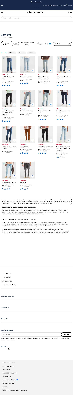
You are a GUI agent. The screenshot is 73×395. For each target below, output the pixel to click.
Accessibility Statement (10, 373)
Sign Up (66, 334)
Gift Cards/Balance (10, 285)
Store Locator (8, 273)
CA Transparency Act (9, 383)
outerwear (25, 229)
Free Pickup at (26, 43)
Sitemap (5, 387)
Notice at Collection (9, 363)
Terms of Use (6, 369)
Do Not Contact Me (9, 366)
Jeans (4, 37)
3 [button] (38, 7)
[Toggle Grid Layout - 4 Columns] (49, 43)
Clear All (3, 53)
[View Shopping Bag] (71, 12)
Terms (3, 340)
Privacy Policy (11, 340)
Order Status (8, 277)
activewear (15, 229)
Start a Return (7, 281)
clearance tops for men (38, 222)
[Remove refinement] (14, 53)
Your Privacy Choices (9, 380)
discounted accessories (18, 226)
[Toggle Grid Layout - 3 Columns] (45, 43)
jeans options (29, 224)
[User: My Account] (68, 13)
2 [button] (36, 7)
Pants (11, 37)
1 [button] (34, 7)
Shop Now (52, 5)
